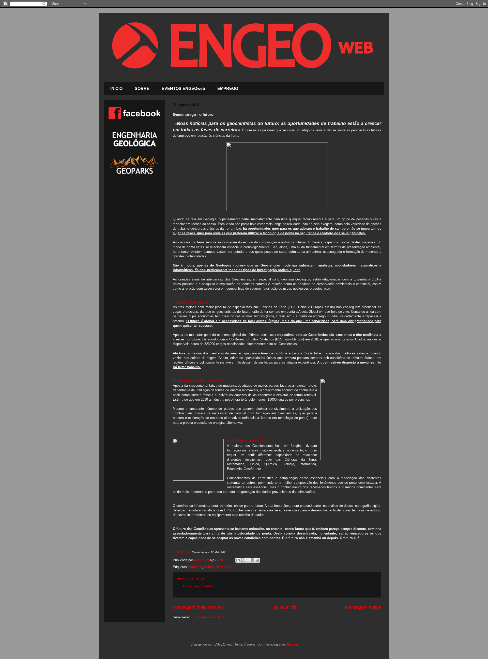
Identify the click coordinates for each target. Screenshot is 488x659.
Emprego (195, 567)
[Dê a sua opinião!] (242, 560)
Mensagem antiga (363, 607)
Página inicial (283, 607)
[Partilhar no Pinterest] (257, 560)
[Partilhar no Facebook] (252, 560)
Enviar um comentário (199, 586)
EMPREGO (227, 88)
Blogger (291, 644)
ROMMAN (223, 567)
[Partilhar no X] (247, 560)
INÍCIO (116, 88)
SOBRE (142, 88)
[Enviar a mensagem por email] (237, 560)
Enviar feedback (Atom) (209, 617)
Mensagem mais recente (198, 607)
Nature (209, 567)
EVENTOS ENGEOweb (183, 88)
